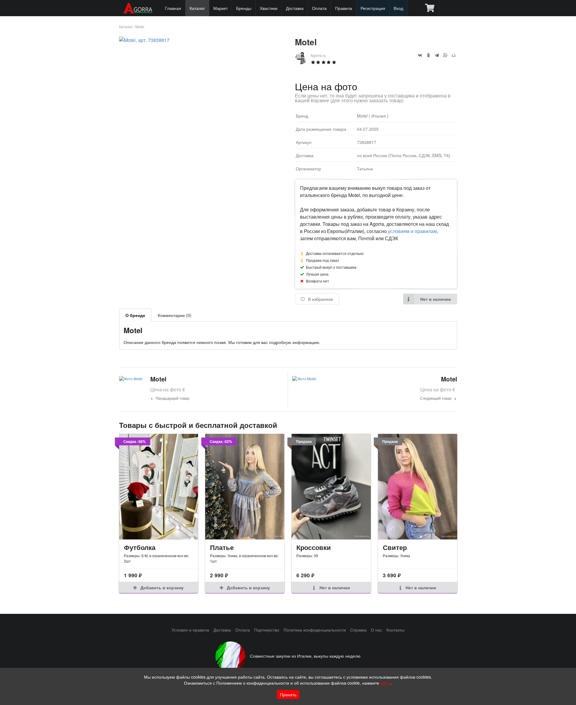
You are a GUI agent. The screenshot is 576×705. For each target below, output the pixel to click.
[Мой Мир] (453, 55)
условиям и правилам (412, 231)
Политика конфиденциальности (315, 630)
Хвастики (269, 8)
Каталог (197, 8)
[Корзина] (430, 8)
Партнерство (266, 630)
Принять (288, 695)
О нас (376, 630)
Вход (398, 8)
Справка (358, 630)
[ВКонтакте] (420, 55)
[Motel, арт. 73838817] (144, 40)
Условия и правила (190, 630)
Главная (173, 8)
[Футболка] (158, 486)
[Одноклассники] (428, 55)
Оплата (319, 8)
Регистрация (373, 8)
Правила (343, 8)
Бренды (243, 8)
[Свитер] (417, 486)
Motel (139, 26)
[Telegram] (436, 55)
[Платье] (244, 486)
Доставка (295, 8)
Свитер (395, 547)
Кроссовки (313, 547)
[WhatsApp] (445, 55)
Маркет (220, 8)
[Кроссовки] (331, 486)
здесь (385, 683)
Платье (222, 547)
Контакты (395, 630)
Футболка (139, 547)
